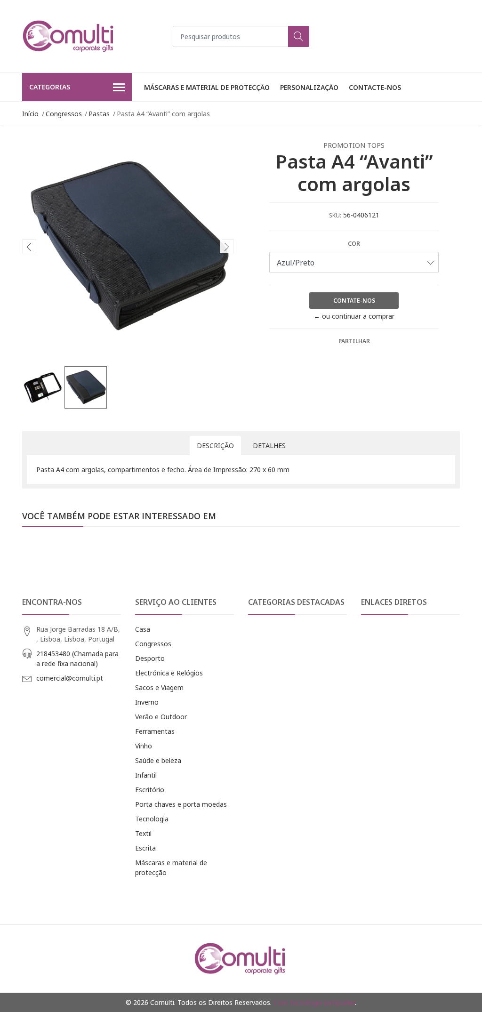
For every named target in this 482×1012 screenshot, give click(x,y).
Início (30, 113)
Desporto (150, 658)
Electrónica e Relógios (169, 672)
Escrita (145, 847)
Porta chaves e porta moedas (181, 804)
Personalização (309, 87)
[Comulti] (69, 36)
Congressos (64, 113)
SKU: (335, 215)
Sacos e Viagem (159, 687)
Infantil (146, 775)
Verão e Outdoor (161, 716)
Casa (142, 629)
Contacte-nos (375, 87)
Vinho (143, 745)
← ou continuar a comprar (353, 316)
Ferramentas (155, 731)
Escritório (149, 789)
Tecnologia (152, 818)
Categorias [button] (49, 86)
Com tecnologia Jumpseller (314, 1002)
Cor (354, 244)
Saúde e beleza (158, 760)
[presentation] (29, 246)
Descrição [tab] (215, 445)
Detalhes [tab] (269, 445)
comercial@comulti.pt (69, 678)
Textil (143, 833)
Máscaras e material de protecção (207, 87)
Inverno (147, 702)
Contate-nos (354, 301)
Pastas (99, 113)
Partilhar (354, 341)
